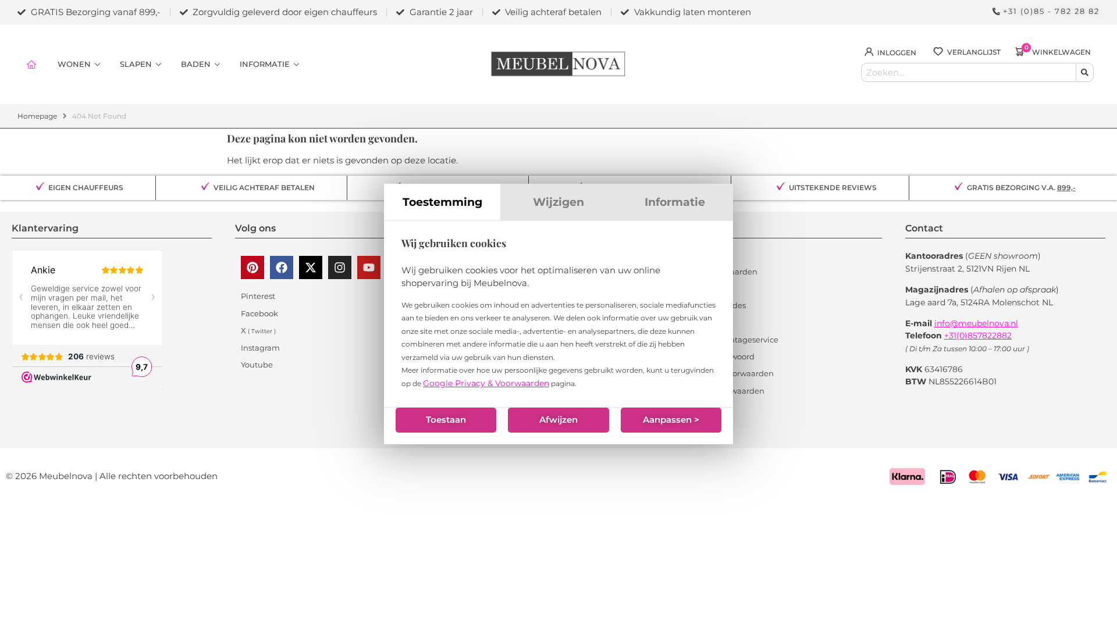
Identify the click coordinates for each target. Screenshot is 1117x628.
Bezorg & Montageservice (730, 340)
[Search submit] (1084, 72)
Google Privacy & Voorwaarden (486, 383)
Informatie (675, 202)
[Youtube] (368, 267)
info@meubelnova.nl (976, 323)
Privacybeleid (708, 408)
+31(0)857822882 (978, 335)
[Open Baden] (217, 64)
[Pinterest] (252, 267)
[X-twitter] (310, 267)
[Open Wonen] (97, 64)
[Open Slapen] (158, 64)
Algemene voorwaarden (728, 373)
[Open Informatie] (296, 64)
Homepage (37, 116)
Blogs (692, 254)
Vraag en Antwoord (718, 356)
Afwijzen (558, 419)
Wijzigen (558, 202)
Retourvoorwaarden (719, 271)
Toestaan (446, 419)
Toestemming (442, 202)
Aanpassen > (671, 419)
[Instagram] (339, 267)
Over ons (698, 322)
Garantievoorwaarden (723, 391)
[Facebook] (281, 267)
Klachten (699, 288)
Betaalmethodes (714, 305)
